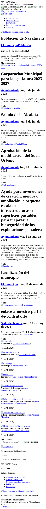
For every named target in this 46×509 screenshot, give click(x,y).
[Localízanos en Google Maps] (7, 446)
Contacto (9, 27)
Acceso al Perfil (27, 334)
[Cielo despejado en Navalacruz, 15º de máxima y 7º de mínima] (8, 14)
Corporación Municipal (15, 477)
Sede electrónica (12, 20)
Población (10, 484)
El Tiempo (10, 486)
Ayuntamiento (12, 18)
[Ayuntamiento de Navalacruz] (14, 11)
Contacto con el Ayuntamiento (18, 482)
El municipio (11, 23)
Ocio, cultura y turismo (15, 25)
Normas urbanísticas (14, 479)
